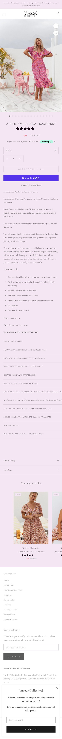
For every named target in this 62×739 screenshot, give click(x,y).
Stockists (7, 604)
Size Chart (7, 470)
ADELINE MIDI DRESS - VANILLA (31, 552)
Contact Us (8, 585)
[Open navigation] (4, 14)
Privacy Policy (9, 614)
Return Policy (9, 460)
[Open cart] (58, 13)
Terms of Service (10, 619)
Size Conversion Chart (12, 590)
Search (6, 580)
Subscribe (31, 729)
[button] (25, 129)
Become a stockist (10, 609)
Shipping (7, 594)
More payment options (31, 185)
